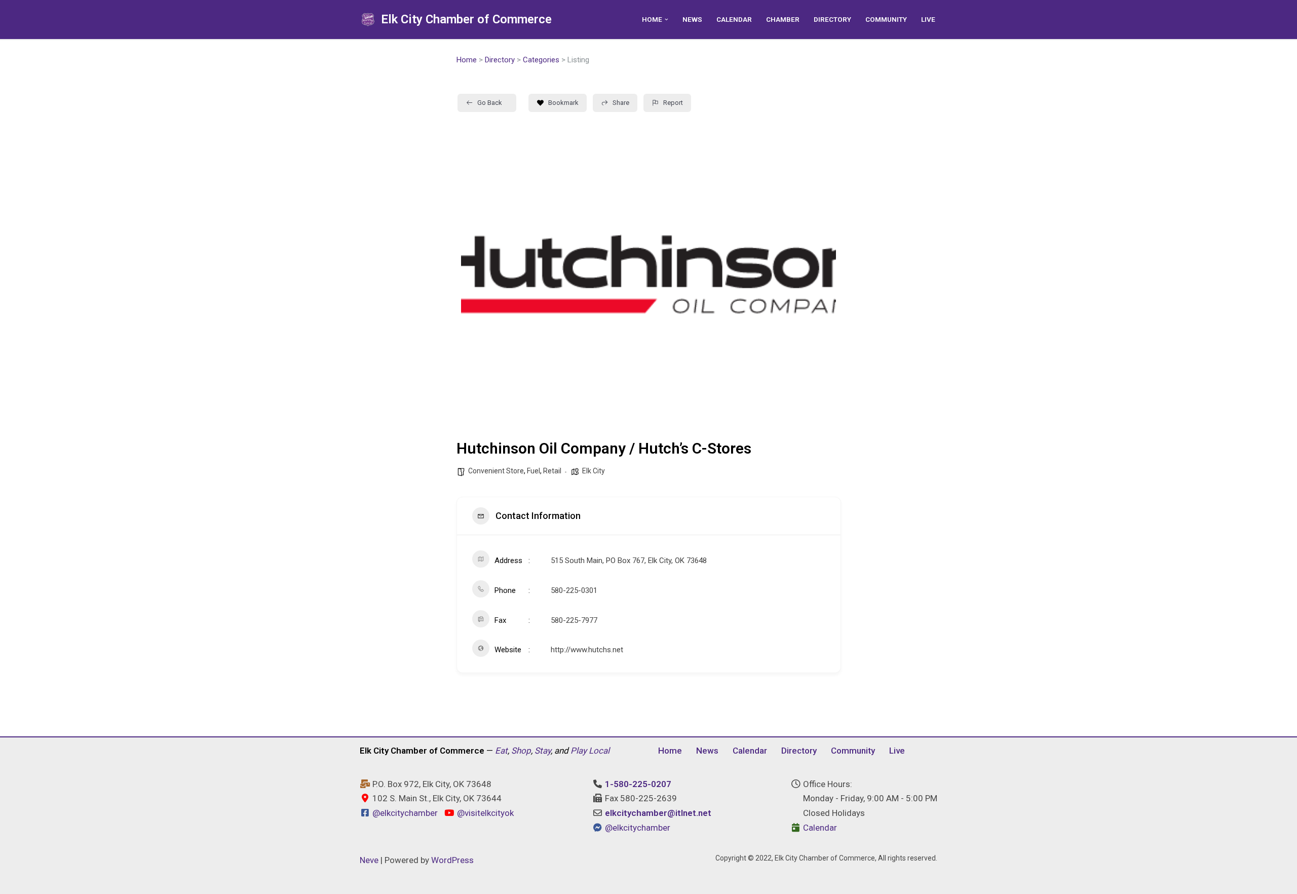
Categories (541, 59)
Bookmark (563, 102)
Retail (552, 471)
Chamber (782, 19)
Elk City (593, 471)
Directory (832, 19)
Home (466, 59)
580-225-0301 (574, 590)
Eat (501, 751)
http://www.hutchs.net (587, 649)
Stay (543, 751)
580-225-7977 (574, 620)
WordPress (452, 860)
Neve (369, 860)
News (692, 19)
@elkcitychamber (405, 813)
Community (886, 19)
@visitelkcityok (484, 813)
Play (578, 751)
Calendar (734, 19)
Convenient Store (496, 471)
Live (928, 19)
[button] (666, 19)
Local (599, 751)
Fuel (533, 471)
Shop (521, 751)
